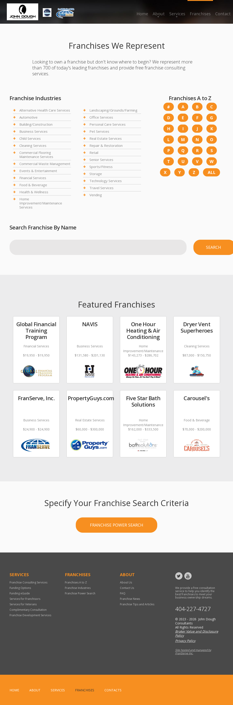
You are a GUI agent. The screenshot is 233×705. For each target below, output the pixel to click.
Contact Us (127, 588)
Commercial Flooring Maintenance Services (36, 154)
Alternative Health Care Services (44, 110)
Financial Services (32, 178)
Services (177, 13)
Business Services (33, 131)
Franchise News (130, 599)
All (211, 172)
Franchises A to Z (76, 582)
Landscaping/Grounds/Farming (113, 110)
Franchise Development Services (30, 615)
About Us (126, 582)
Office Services (101, 117)
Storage (95, 173)
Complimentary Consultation (28, 610)
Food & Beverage (33, 185)
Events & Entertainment (38, 170)
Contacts (113, 690)
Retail (93, 152)
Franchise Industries (78, 588)
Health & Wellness (33, 192)
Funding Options (20, 588)
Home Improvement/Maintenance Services (40, 203)
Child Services (30, 138)
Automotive (28, 117)
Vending (95, 195)
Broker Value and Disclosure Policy (196, 633)
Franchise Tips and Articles (137, 604)
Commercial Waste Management (44, 163)
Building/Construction (36, 124)
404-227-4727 (193, 609)
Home (142, 13)
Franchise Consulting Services (28, 582)
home (14, 690)
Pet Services (99, 131)
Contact (223, 13)
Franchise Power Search (116, 525)
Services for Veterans (23, 604)
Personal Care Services (107, 124)
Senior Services (101, 159)
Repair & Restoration (106, 145)
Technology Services (105, 180)
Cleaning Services (32, 145)
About (159, 13)
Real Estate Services (105, 138)
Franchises (200, 13)
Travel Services (101, 188)
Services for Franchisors (25, 599)
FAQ (122, 593)
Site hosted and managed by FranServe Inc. (193, 651)
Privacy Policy (185, 641)
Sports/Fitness (101, 166)
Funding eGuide (20, 593)
